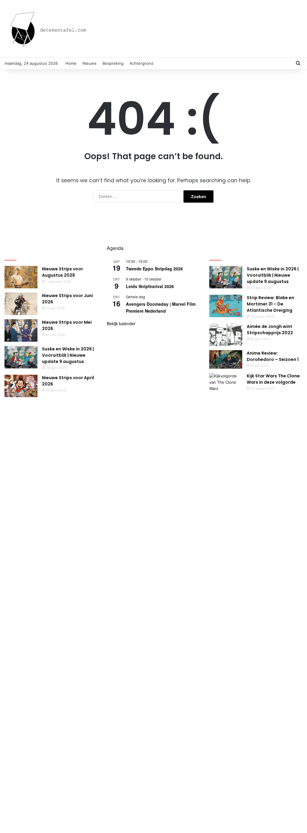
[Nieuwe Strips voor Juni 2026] (20, 304)
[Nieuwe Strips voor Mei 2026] (20, 330)
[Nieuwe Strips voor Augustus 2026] (20, 277)
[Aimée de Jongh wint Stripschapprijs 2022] (225, 334)
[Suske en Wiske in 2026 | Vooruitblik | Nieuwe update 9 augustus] (20, 357)
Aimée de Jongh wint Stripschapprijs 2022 (270, 329)
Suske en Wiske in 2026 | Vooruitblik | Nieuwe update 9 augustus (68, 355)
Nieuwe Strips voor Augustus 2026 (62, 272)
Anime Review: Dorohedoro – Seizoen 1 (273, 356)
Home (70, 63)
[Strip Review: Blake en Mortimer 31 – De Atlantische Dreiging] (225, 306)
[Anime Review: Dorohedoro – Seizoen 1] (225, 359)
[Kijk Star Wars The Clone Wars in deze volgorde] (225, 598)
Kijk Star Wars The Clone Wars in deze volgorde (273, 379)
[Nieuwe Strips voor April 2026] (20, 386)
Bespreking (113, 63)
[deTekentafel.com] (49, 28)
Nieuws (89, 63)
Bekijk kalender (121, 323)
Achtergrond (141, 63)
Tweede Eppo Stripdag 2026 (154, 269)
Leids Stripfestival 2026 (150, 286)
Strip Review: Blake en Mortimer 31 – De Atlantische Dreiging (270, 304)
